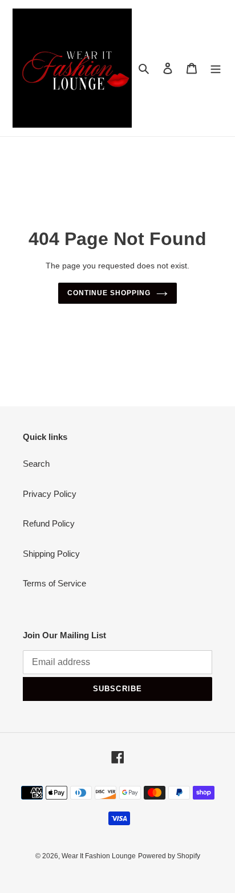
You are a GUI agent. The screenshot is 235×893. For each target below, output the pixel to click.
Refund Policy (49, 523)
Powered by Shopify (169, 856)
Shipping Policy (51, 553)
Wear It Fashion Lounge (99, 856)
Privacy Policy (49, 494)
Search (36, 463)
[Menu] (216, 68)
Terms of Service (54, 583)
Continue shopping (109, 293)
